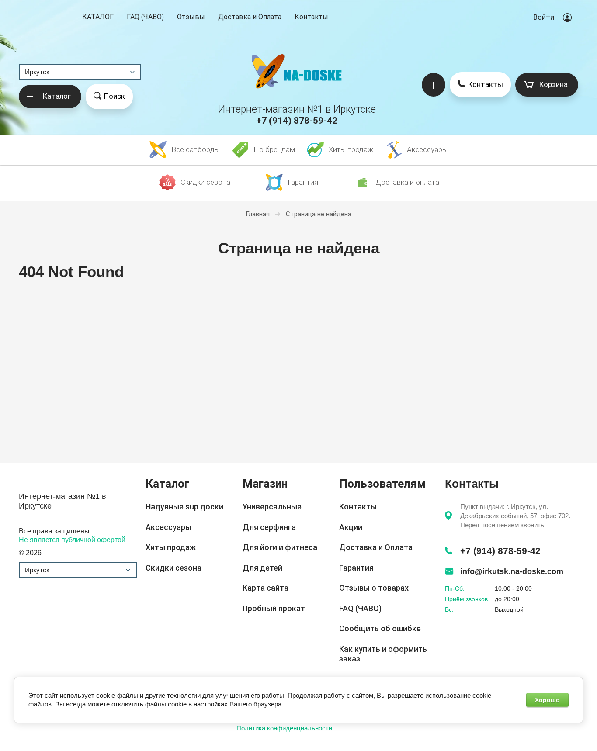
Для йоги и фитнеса (280, 547)
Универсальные (272, 506)
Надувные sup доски (184, 506)
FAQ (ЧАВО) (145, 17)
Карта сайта (265, 587)
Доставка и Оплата (249, 17)
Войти (543, 17)
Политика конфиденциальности (284, 728)
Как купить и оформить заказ (383, 654)
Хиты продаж (171, 547)
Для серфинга (269, 527)
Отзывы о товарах (374, 587)
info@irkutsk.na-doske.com (511, 571)
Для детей (262, 567)
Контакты (311, 17)
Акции (350, 527)
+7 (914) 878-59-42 (296, 120)
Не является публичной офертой (72, 539)
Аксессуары (168, 527)
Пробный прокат (274, 608)
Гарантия (356, 567)
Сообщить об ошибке (380, 628)
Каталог (98, 17)
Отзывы (191, 17)
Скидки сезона (173, 567)
